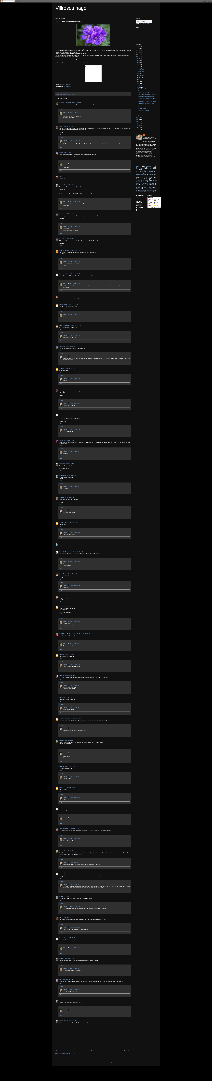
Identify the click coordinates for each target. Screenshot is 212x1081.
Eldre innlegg (127, 1050)
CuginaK (61, 896)
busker (150, 177)
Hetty (60, 917)
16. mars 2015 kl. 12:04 (75, 250)
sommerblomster (140, 174)
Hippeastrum (139, 179)
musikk (137, 191)
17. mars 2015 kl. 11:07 (74, 112)
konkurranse (65, 94)
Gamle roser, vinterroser (143, 110)
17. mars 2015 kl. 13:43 (74, 621)
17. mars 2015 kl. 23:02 (68, 979)
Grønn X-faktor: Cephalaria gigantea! (146, 94)
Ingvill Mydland (63, 1020)
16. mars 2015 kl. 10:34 (75, 102)
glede (61, 94)
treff (136, 190)
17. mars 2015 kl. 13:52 (74, 776)
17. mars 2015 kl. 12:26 (74, 403)
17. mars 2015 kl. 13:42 (74, 561)
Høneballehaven (63, 573)
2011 (138, 123)
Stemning (73, 94)
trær (137, 173)
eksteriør (144, 186)
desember (140, 69)
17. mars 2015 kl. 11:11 (74, 140)
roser (137, 166)
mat (149, 186)
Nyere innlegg (59, 1050)
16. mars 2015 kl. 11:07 (67, 126)
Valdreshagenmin (63, 873)
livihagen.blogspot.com (64, 718)
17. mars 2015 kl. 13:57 (74, 862)
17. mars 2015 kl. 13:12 (74, 451)
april (139, 85)
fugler (144, 170)
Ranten (61, 958)
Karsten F (61, 414)
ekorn (147, 179)
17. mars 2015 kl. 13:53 (74, 797)
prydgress (138, 187)
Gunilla (61, 497)
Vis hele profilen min (140, 160)
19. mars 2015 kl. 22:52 (74, 927)
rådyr (150, 187)
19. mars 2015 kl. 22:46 (74, 906)
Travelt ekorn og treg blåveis (144, 92)
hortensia (153, 188)
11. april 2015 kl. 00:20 (72, 1020)
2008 (138, 129)
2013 (138, 119)
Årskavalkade (142, 190)
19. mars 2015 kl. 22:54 (74, 989)
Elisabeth (61, 346)
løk (137, 170)
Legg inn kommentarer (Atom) (68, 1053)
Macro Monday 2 (66, 84)
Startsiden (93, 1050)
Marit (60, 126)
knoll (155, 176)
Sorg (149, 188)
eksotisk (149, 173)
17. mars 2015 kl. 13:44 (74, 643)
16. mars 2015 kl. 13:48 (71, 389)
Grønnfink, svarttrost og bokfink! (145, 88)
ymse (155, 187)
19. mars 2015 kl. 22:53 (74, 947)
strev (148, 183)
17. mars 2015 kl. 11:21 (74, 283)
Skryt (142, 184)
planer (144, 187)
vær (150, 168)
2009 (138, 127)
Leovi (60, 296)
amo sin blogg (62, 389)
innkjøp (152, 184)
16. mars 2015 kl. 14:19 (70, 414)
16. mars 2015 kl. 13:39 (69, 346)
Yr (137, 197)
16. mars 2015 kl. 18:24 (73, 522)
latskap (147, 191)
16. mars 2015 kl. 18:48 (70, 543)
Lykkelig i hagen (63, 522)
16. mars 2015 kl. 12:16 (76, 273)
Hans (60, 213)
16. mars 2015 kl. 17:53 (70, 475)
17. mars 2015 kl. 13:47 (74, 685)
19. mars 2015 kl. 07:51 (69, 1000)
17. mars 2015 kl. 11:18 (74, 261)
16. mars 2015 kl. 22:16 (67, 740)
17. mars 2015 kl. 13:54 (74, 818)
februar (140, 113)
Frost (143, 171)
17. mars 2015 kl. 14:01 (74, 884)
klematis (148, 176)
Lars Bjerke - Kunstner (64, 273)
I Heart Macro (67, 86)
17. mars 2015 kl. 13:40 (73, 873)
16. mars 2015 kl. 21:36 (67, 697)
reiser (137, 184)
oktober (140, 73)
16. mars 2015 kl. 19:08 (78, 551)
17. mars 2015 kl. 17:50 (68, 917)
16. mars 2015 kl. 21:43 (76, 718)
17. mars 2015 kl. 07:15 (74, 828)
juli (139, 79)
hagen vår (61, 675)
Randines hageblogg (64, 250)
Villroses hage (70, 8)
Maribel (61, 152)
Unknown (61, 368)
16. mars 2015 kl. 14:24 (69, 440)
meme (147, 184)
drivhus (143, 183)
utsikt (153, 183)
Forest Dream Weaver (64, 325)
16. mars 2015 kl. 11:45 (68, 176)
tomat (144, 188)
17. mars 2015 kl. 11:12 (74, 164)
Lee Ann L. (61, 787)
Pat (60, 697)
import (151, 191)
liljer (137, 171)
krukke (152, 180)
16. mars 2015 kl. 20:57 (69, 654)
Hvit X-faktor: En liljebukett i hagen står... (147, 101)
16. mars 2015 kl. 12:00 (67, 213)
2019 (138, 60)
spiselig (137, 183)
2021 (138, 56)
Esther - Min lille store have (65, 551)
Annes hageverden (63, 828)
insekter (151, 174)
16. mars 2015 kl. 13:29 (72, 304)
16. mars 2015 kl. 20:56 (84, 633)
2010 (138, 125)
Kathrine (61, 440)
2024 (138, 50)
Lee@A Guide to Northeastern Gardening (69, 633)
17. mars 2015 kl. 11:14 (74, 226)
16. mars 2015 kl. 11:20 (68, 152)
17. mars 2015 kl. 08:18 (69, 850)
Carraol (61, 1000)
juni (139, 81)
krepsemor (62, 475)
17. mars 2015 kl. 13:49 (74, 728)
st (154, 191)
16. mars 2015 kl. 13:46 (69, 368)
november (140, 71)
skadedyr (142, 191)
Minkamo (61, 463)
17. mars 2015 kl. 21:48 (68, 958)
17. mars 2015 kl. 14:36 (69, 896)
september (141, 75)
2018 (138, 62)
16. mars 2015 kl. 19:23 (73, 573)
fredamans (62, 543)
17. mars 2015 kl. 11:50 (74, 335)
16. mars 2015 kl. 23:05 (69, 766)
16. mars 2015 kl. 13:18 (68, 296)
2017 (138, 64)
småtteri (151, 171)
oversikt (147, 180)
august (140, 77)
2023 (138, 52)
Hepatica (138, 186)
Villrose (65, 112)
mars (139, 87)
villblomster (143, 181)
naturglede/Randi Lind (64, 102)
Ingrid (60, 176)
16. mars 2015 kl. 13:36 (75, 325)
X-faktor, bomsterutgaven (73, 62)
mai (139, 83)
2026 (138, 46)
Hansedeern (62, 606)
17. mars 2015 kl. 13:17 (74, 486)
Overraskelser (141, 90)
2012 (138, 121)
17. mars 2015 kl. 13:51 (74, 753)
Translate (147, 23)
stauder (69, 94)
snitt (153, 186)
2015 (138, 68)
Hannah (61, 850)
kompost (153, 190)
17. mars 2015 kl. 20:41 (69, 937)
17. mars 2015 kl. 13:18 (74, 510)
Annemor (61, 184)
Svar (60, 106)
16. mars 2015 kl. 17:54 (68, 497)
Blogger (111, 1062)
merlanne (61, 766)
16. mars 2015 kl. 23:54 (69, 808)
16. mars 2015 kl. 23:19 (70, 787)
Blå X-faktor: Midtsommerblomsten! (146, 96)
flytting (148, 190)
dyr (141, 177)
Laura (60, 979)
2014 (138, 117)
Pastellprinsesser (142, 108)
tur (136, 180)
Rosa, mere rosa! (142, 106)
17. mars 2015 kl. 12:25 (74, 356)
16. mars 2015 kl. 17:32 (69, 463)
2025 (138, 48)
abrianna (61, 654)
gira (153, 179)
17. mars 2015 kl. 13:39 (74, 532)
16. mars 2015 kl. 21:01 (70, 675)
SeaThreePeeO (63, 304)
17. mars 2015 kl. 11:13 (74, 201)
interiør (139, 188)
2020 (138, 58)
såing (137, 181)
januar (140, 115)
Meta (60, 740)
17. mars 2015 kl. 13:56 (74, 838)
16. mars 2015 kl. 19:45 (71, 606)
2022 (138, 54)
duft (141, 180)
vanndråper (139, 176)
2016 (138, 66)
